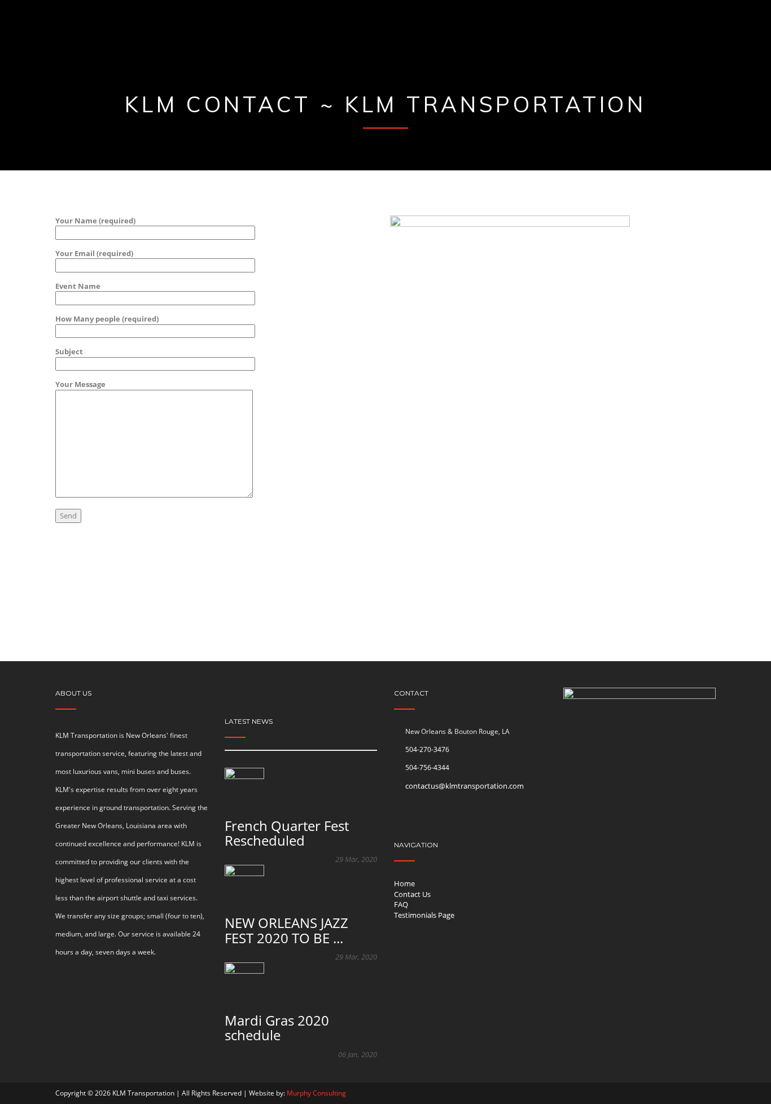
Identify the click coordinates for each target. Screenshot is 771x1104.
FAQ (401, 904)
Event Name (77, 286)
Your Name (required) (95, 220)
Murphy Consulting (316, 1093)
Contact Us (412, 894)
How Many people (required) (107, 319)
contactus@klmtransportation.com (464, 786)
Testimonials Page (424, 915)
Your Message (80, 384)
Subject (69, 351)
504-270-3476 (427, 749)
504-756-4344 (427, 767)
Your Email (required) (94, 253)
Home (404, 883)
